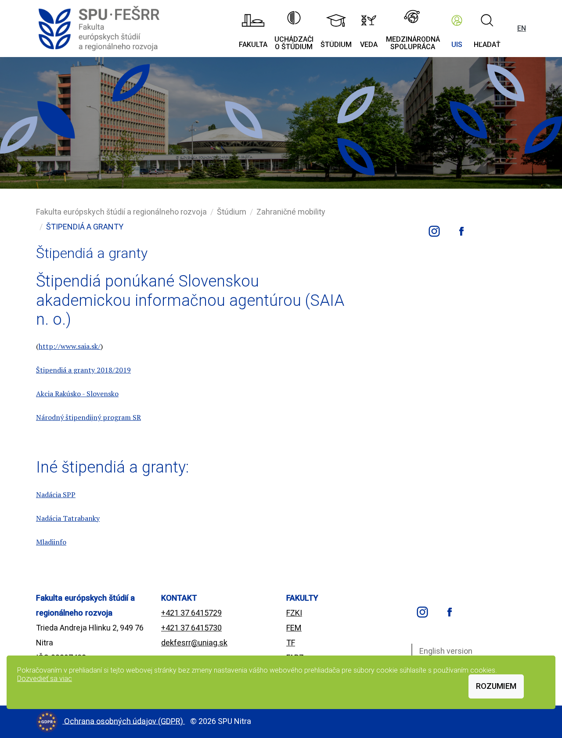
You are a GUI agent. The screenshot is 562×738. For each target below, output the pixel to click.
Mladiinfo (51, 542)
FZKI (294, 612)
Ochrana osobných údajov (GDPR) (124, 720)
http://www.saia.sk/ (70, 346)
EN (521, 28)
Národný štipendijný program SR (88, 417)
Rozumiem (496, 686)
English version (445, 651)
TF (290, 642)
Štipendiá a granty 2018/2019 (83, 370)
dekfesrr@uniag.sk (194, 642)
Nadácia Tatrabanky (68, 518)
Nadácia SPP (56, 494)
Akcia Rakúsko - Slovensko (77, 393)
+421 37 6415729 (191, 612)
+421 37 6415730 (191, 627)
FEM (294, 627)
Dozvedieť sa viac (44, 678)
